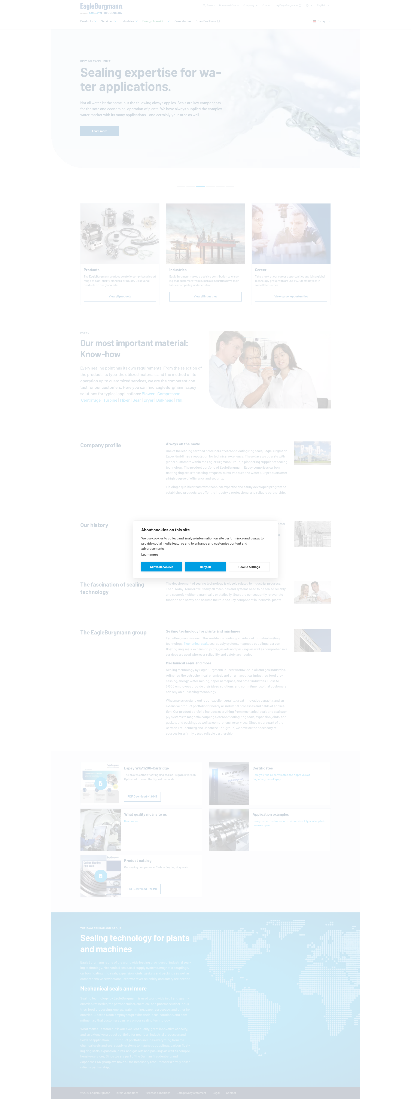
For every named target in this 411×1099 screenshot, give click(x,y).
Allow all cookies (161, 566)
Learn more (149, 554)
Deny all (205, 566)
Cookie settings (249, 566)
